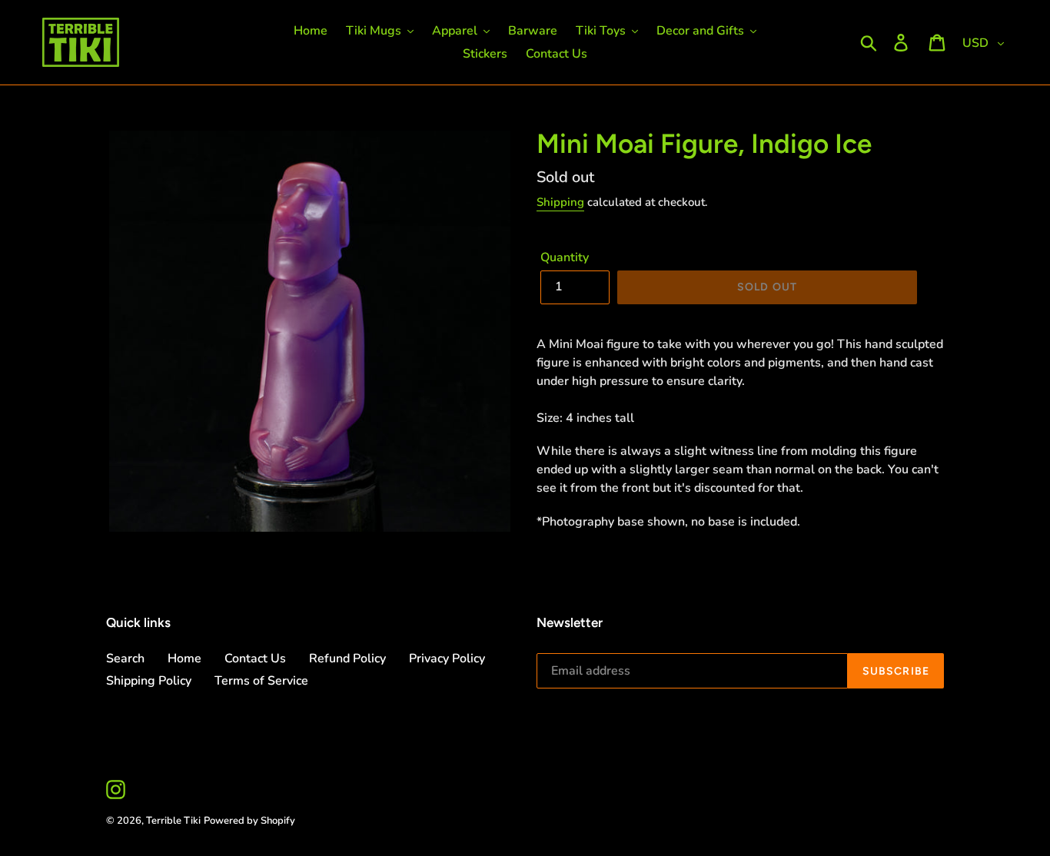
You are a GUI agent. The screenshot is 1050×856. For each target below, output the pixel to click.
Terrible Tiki (173, 821)
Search (125, 658)
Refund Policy (347, 658)
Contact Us (255, 658)
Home (184, 658)
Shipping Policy (148, 680)
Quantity (564, 257)
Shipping (560, 202)
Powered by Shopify (249, 821)
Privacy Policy (447, 658)
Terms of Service (261, 680)
